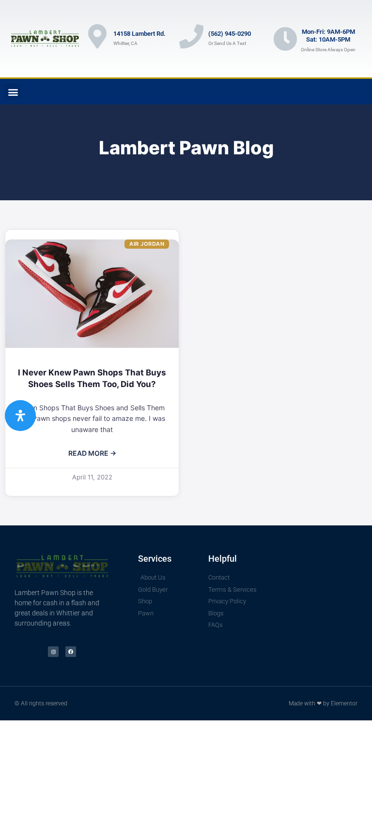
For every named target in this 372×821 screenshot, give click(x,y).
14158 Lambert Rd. (139, 33)
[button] (13, 92)
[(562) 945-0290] (191, 36)
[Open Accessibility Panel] (20, 415)
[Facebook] (70, 651)
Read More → (92, 453)
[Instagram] (53, 651)
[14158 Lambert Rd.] (97, 36)
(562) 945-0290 (229, 33)
